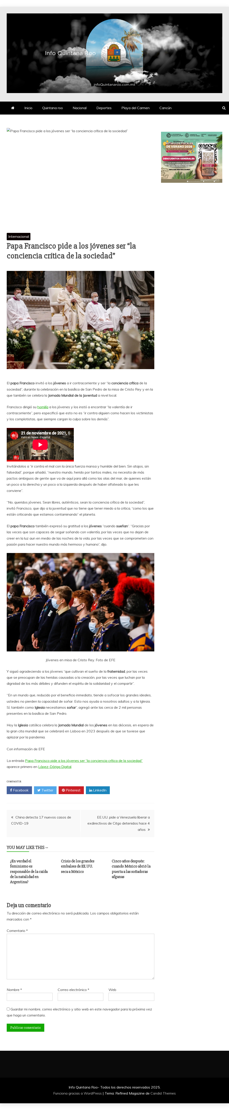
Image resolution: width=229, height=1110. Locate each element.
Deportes (104, 108)
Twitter (46, 790)
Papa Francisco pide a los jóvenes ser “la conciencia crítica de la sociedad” (84, 760)
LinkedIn (99, 790)
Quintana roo (52, 108)
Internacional (18, 236)
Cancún (165, 108)
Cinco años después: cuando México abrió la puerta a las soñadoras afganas (131, 869)
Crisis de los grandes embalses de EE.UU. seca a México (77, 866)
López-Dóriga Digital (54, 766)
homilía (42, 407)
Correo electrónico (73, 989)
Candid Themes (163, 1093)
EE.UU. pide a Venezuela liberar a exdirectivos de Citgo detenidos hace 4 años (118, 823)
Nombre (14, 989)
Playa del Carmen (135, 108)
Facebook (20, 790)
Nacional (80, 108)
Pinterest (73, 790)
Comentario (17, 930)
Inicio (28, 108)
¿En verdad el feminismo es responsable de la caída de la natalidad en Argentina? (29, 872)
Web (112, 989)
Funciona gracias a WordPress (78, 1093)
